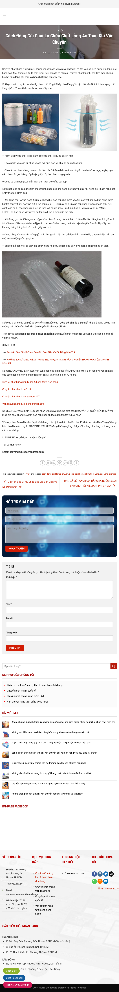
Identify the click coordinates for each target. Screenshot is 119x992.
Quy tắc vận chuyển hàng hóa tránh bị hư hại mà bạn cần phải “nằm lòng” (49, 783)
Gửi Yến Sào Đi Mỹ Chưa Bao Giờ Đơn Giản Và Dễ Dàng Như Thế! (41, 352)
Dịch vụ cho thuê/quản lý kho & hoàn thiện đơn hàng (30, 382)
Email (9, 618)
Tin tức (59, 30)
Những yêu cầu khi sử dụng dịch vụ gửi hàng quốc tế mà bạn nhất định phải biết (52, 773)
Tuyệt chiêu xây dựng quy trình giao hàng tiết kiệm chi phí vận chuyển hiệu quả (51, 742)
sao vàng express (108, 474)
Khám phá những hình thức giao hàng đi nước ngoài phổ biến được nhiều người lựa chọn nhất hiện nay (63, 722)
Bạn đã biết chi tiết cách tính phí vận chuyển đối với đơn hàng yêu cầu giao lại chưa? (54, 752)
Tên (9, 604)
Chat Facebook (14, 978)
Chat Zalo (11, 970)
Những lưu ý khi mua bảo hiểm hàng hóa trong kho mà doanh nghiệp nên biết (51, 732)
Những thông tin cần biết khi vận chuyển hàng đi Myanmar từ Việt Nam (47, 793)
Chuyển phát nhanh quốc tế (16, 389)
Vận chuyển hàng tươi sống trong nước (23, 403)
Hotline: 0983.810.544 (17, 984)
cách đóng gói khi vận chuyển (55, 474)
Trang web (11, 632)
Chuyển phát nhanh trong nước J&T (21, 396)
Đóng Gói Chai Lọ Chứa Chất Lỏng (84, 474)
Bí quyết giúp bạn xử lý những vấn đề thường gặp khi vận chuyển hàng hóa (49, 763)
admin (73, 52)
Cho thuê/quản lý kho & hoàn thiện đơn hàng (44, 877)
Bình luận (11, 577)
